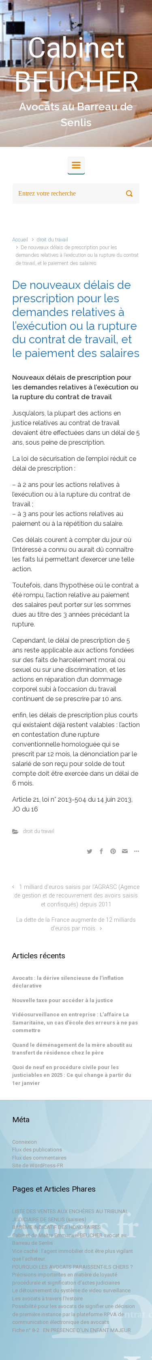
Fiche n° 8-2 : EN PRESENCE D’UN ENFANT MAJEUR (71, 1330)
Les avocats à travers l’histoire (47, 1298)
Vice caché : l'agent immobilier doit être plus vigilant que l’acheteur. (72, 1255)
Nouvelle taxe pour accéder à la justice (62, 1000)
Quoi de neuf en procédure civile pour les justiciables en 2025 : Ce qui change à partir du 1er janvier (71, 1075)
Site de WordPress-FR (37, 1165)
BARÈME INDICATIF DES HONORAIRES (56, 1227)
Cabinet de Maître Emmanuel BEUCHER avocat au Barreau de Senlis (69, 1239)
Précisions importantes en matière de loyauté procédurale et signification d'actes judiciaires (66, 1279)
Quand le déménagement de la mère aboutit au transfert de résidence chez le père (72, 1049)
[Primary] (76, 165)
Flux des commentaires (39, 1158)
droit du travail (52, 240)
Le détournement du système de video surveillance (71, 1290)
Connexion (24, 1142)
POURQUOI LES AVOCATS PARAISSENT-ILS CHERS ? (72, 1267)
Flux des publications (37, 1150)
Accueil (20, 240)
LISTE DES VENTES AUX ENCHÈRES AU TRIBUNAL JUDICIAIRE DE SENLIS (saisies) (70, 1215)
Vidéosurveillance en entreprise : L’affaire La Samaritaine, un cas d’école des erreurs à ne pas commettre (75, 1022)
